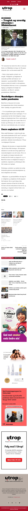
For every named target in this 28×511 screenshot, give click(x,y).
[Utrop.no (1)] (14, 385)
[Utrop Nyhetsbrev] (14, 469)
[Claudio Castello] (4, 59)
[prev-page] (14, 301)
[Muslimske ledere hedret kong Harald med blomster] (4, 296)
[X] (15, 503)
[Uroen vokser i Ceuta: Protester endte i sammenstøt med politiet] (4, 276)
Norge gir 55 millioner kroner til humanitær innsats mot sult (17, 221)
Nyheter (6, 15)
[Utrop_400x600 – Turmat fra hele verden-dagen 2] (14, 341)
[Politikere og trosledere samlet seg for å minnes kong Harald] (4, 289)
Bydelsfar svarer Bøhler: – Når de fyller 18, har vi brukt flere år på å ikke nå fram (17, 283)
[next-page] (16, 301)
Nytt (10, 15)
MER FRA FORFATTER (20, 258)
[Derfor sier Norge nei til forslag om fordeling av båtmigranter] (6, 214)
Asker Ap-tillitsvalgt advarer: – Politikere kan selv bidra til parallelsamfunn (16, 263)
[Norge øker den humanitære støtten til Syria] (6, 230)
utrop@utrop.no (16, 497)
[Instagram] (12, 502)
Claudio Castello (6, 27)
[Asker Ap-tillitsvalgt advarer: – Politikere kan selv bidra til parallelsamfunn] (4, 263)
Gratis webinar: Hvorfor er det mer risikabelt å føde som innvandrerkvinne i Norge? (21, 250)
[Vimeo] (19, 503)
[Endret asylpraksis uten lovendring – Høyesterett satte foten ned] (4, 269)
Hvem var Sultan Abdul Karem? (7, 248)
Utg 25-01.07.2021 (7, 18)
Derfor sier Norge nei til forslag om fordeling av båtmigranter (6, 221)
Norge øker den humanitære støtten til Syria (5, 236)
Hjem (2, 15)
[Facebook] (8, 503)
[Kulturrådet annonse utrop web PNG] (14, 425)
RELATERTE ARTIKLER (7, 258)
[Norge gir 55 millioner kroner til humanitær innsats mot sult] (18, 214)
